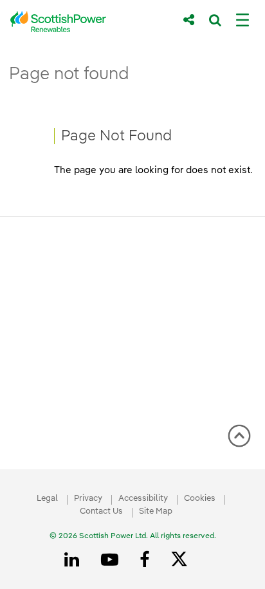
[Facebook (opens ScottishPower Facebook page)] (147, 560)
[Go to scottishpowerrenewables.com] (87, 21)
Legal (47, 498)
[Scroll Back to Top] (239, 440)
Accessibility (143, 498)
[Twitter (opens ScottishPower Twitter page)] (183, 560)
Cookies (199, 498)
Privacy (88, 498)
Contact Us (101, 511)
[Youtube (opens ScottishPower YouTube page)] (112, 560)
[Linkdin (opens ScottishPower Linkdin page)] (74, 560)
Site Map (155, 511)
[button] (239, 435)
